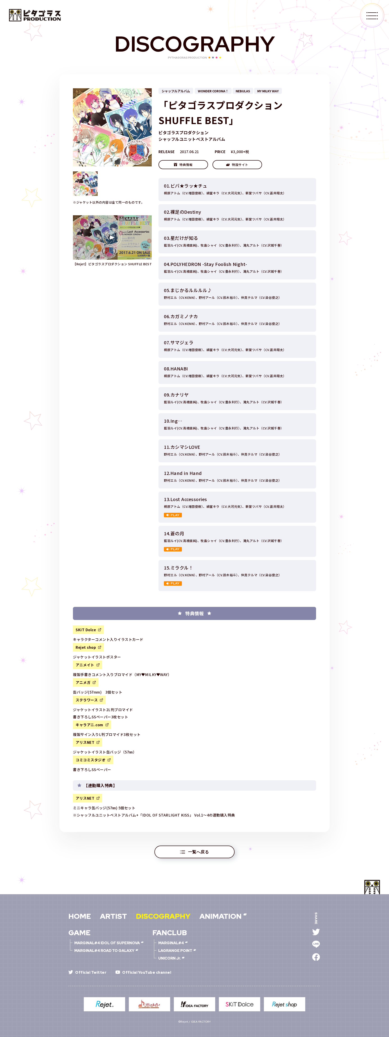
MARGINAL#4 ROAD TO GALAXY (104, 951)
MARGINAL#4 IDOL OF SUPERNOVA (107, 943)
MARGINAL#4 (171, 943)
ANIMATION (220, 916)
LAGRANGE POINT (175, 951)
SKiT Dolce (86, 629)
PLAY (175, 515)
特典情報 (185, 164)
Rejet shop (86, 647)
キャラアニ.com (89, 724)
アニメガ (83, 682)
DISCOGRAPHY (163, 916)
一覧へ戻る (198, 851)
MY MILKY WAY (268, 91)
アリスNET (85, 742)
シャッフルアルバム (176, 91)
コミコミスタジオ (90, 759)
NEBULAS (243, 91)
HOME (79, 916)
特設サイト (240, 164)
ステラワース (87, 700)
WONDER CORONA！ (213, 91)
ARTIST (113, 916)
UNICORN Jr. (169, 958)
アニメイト (85, 664)
